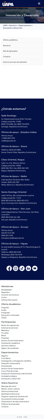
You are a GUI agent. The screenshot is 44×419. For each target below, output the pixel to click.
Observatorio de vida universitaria (15, 401)
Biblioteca (5, 330)
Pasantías (5, 338)
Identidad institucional (10, 394)
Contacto (6, 56)
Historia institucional (9, 391)
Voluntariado (6, 366)
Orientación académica (10, 343)
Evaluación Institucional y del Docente (16, 373)
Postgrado (5, 312)
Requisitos (5, 292)
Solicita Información (9, 300)
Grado (3, 310)
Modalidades (6, 290)
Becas (3, 335)
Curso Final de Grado (9, 371)
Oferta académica (10, 40)
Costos (4, 297)
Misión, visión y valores (10, 389)
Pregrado (5, 307)
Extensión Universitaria (10, 363)
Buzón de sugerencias (10, 325)
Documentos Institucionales (12, 399)
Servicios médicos (8, 345)
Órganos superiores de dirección (14, 396)
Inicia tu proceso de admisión (15, 62)
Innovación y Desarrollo (11, 379)
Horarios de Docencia (10, 295)
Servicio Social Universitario (12, 340)
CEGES (4, 318)
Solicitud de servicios (9, 328)
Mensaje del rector (8, 386)
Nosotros (7, 45)
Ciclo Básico (6, 358)
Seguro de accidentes (10, 348)
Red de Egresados (10, 51)
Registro (4, 356)
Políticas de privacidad (10, 404)
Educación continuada (10, 315)
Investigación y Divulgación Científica (16, 361)
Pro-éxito (5, 333)
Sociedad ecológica (9, 376)
